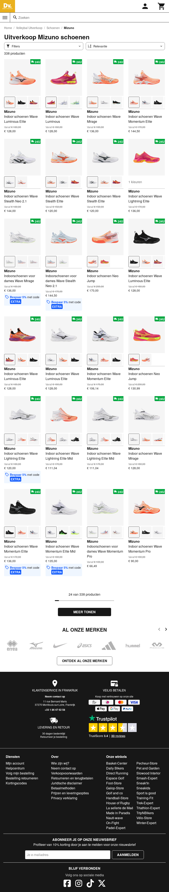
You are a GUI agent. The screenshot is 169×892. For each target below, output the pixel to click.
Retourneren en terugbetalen (72, 778)
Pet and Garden (148, 768)
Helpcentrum (15, 768)
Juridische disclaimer (66, 783)
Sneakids (143, 788)
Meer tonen (84, 611)
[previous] (159, 630)
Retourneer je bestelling (53, 736)
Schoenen (53, 28)
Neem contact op (55, 696)
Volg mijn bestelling (20, 773)
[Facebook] (67, 884)
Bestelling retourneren (22, 778)
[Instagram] (79, 884)
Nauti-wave (114, 817)
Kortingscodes (16, 783)
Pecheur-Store (146, 763)
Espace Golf (115, 778)
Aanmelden (128, 854)
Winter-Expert (146, 822)
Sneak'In (142, 783)
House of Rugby (118, 803)
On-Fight (112, 822)
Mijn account (15, 763)
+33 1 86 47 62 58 (55, 710)
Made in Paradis (118, 812)
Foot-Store (114, 783)
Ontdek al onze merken (84, 660)
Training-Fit (144, 798)
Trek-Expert (144, 803)
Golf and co (114, 793)
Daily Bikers (115, 768)
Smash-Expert (146, 778)
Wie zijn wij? (60, 763)
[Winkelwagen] (161, 6)
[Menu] (5, 18)
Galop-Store (115, 788)
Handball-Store (117, 798)
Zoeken (23, 17)
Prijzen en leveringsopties (70, 793)
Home (8, 28)
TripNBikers (145, 812)
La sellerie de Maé (119, 807)
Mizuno (9, 111)
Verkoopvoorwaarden (66, 773)
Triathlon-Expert (148, 807)
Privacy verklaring (64, 798)
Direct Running (117, 773)
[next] (166, 630)
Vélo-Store (144, 817)
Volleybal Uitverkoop (29, 28)
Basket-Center (116, 763)
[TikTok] (90, 884)
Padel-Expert (115, 827)
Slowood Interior (148, 773)
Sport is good (146, 793)
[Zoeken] (15, 17)
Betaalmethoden (63, 788)
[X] (102, 884)
